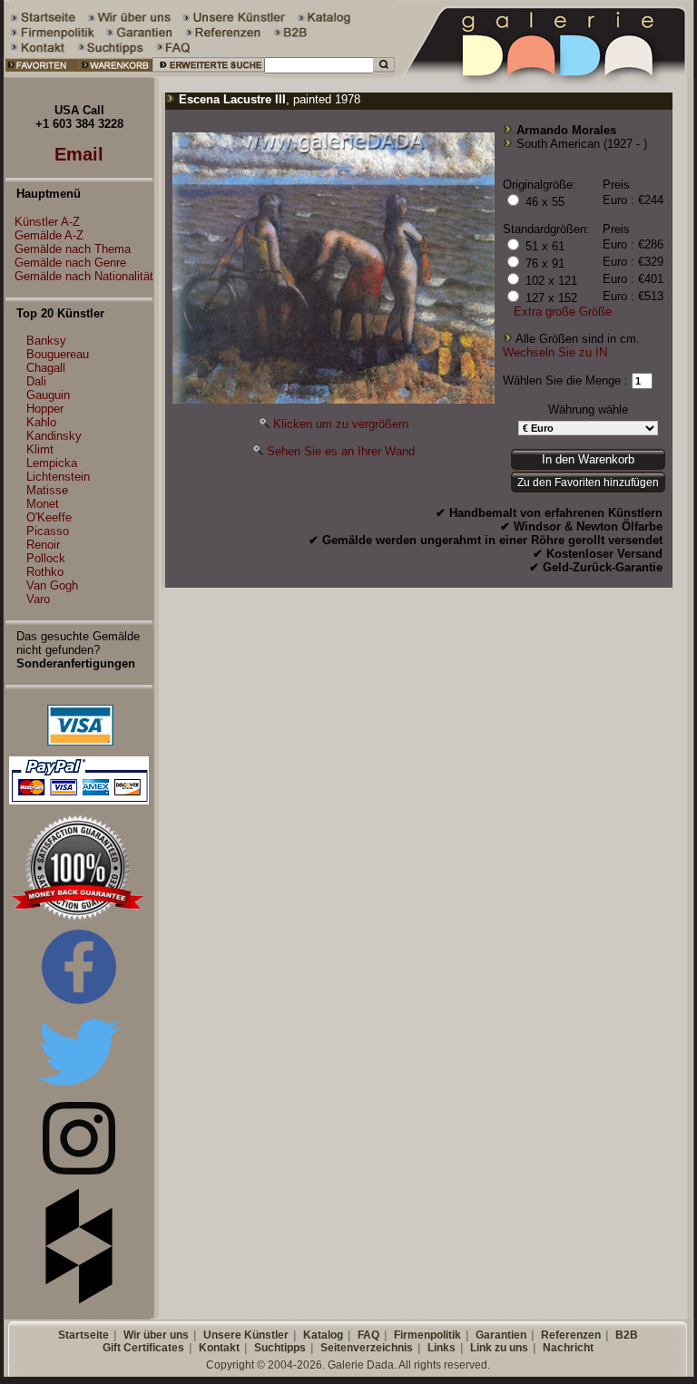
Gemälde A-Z (49, 235)
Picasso (47, 531)
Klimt (40, 449)
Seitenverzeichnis (366, 1347)
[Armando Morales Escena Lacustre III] (333, 399)
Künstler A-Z (47, 222)
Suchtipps (280, 1347)
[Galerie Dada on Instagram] (79, 1170)
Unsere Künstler (246, 1335)
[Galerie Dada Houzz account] (79, 1300)
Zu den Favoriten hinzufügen (588, 482)
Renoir (43, 544)
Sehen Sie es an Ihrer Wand (341, 451)
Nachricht (568, 1347)
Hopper (45, 408)
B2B (626, 1335)
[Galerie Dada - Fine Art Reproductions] (545, 74)
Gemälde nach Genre (70, 262)
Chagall (45, 368)
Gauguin (48, 395)
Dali (36, 381)
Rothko (45, 572)
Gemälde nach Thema (73, 249)
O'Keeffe (49, 517)
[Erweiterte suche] (208, 74)
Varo (38, 599)
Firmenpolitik (427, 1335)
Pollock (45, 558)
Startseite (83, 1335)
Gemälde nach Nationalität (84, 276)
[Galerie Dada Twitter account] (79, 1089)
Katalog (323, 1335)
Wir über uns (156, 1335)
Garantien (501, 1335)
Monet (42, 504)
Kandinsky (54, 436)
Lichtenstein (58, 476)
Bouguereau (57, 354)
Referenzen (571, 1335)
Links (441, 1347)
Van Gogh (52, 585)
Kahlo (41, 422)
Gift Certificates (143, 1347)
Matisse (47, 490)
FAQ (368, 1335)
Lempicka (51, 463)
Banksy (46, 340)
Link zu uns (499, 1347)
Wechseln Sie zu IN (555, 352)
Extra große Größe (563, 311)
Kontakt (219, 1347)
